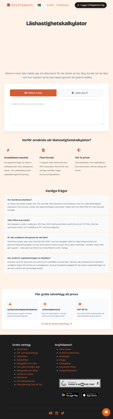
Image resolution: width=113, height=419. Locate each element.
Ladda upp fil (81, 93)
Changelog (65, 363)
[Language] (40, 5)
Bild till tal (22, 377)
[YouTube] (51, 413)
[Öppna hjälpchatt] (106, 412)
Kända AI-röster (25, 374)
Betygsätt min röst (27, 363)
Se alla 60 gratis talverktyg (55, 324)
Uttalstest (22, 356)
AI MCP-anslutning (69, 352)
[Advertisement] (56, 49)
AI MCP (50, 5)
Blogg (62, 359)
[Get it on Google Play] (70, 395)
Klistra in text (35, 93)
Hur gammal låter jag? (28, 366)
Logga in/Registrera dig (92, 5)
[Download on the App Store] (90, 395)
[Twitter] (62, 413)
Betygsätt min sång (27, 370)
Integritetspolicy (68, 370)
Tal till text (22, 349)
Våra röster (65, 349)
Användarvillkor (67, 366)
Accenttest (22, 359)
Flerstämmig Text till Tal (29, 384)
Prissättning (62, 5)
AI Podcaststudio (26, 381)
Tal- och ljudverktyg (27, 352)
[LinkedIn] (56, 413)
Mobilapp (64, 356)
